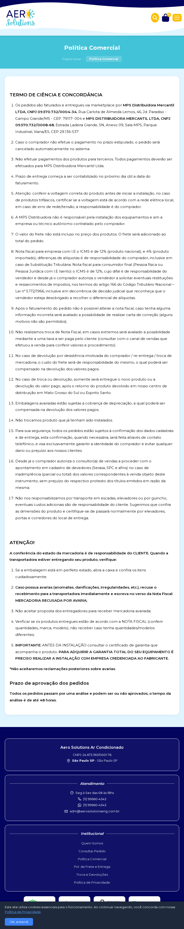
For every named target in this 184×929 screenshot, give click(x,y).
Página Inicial (71, 59)
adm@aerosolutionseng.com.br (95, 811)
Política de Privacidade (92, 882)
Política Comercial (92, 859)
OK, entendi (19, 922)
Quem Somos (92, 843)
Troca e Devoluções (92, 874)
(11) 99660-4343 (94, 805)
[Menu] (177, 18)
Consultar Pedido (92, 851)
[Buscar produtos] (155, 18)
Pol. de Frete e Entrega (92, 867)
